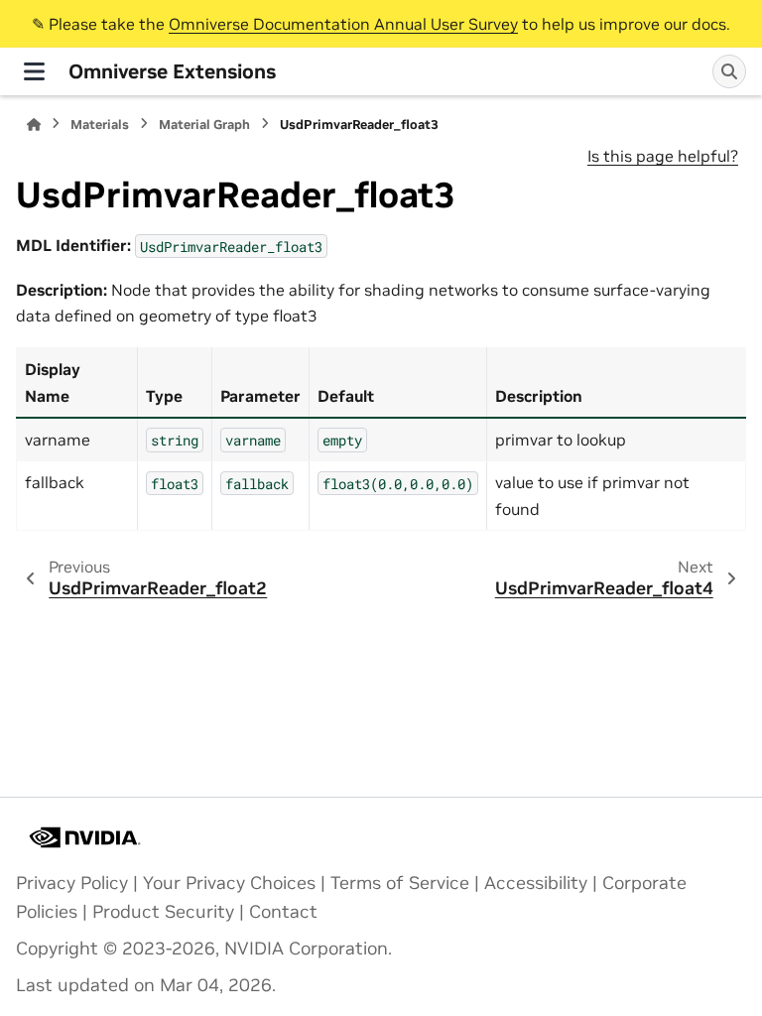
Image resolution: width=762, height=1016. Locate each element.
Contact (283, 912)
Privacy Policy (72, 883)
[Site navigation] (34, 71)
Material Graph (204, 124)
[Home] (34, 124)
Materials (99, 124)
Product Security (163, 912)
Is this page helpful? (662, 156)
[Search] (729, 71)
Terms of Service (399, 883)
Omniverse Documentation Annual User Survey (343, 24)
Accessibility (535, 883)
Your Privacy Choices (229, 883)
